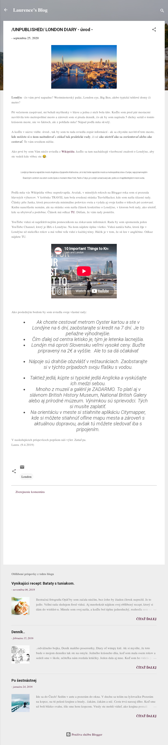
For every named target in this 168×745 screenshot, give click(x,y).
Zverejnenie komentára (30, 492)
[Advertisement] (84, 526)
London (27, 476)
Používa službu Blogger (86, 734)
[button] (154, 30)
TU (73, 212)
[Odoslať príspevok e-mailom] (22, 468)
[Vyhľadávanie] (162, 11)
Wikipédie (68, 151)
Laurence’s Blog (30, 9)
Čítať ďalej (146, 619)
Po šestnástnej (23, 680)
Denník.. (18, 632)
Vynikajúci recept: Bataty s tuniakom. (43, 583)
